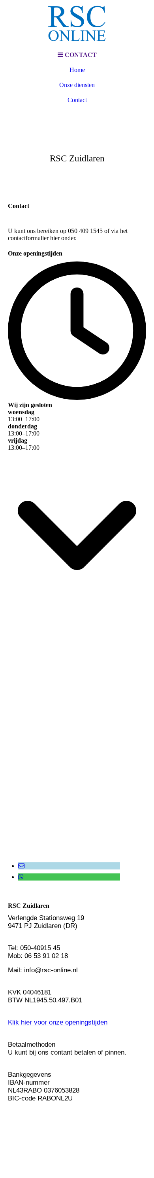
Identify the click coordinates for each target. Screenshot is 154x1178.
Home (77, 69)
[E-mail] (21, 865)
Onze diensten (77, 84)
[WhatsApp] (21, 876)
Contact (77, 100)
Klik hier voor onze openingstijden (57, 1022)
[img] (77, 24)
